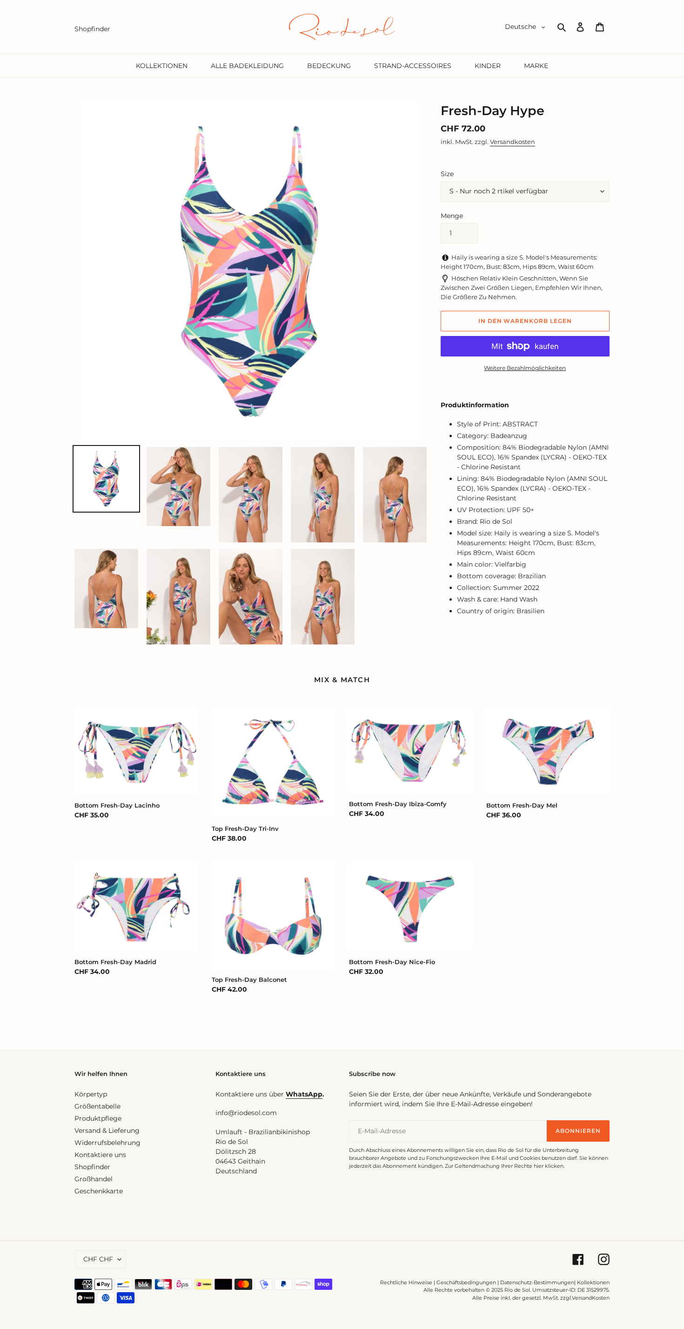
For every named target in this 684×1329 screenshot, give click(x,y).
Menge (452, 216)
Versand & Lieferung (107, 1130)
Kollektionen (593, 1282)
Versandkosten (512, 141)
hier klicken (548, 1166)
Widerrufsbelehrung (107, 1142)
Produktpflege (97, 1118)
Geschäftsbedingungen (466, 1282)
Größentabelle (97, 1106)
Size (447, 174)
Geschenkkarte (98, 1191)
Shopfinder (92, 1167)
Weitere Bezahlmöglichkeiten (525, 367)
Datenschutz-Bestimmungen (537, 1282)
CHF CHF (98, 1259)
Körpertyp (90, 1094)
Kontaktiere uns (100, 1155)
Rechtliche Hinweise (406, 1282)
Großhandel (93, 1179)
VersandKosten (591, 1298)
